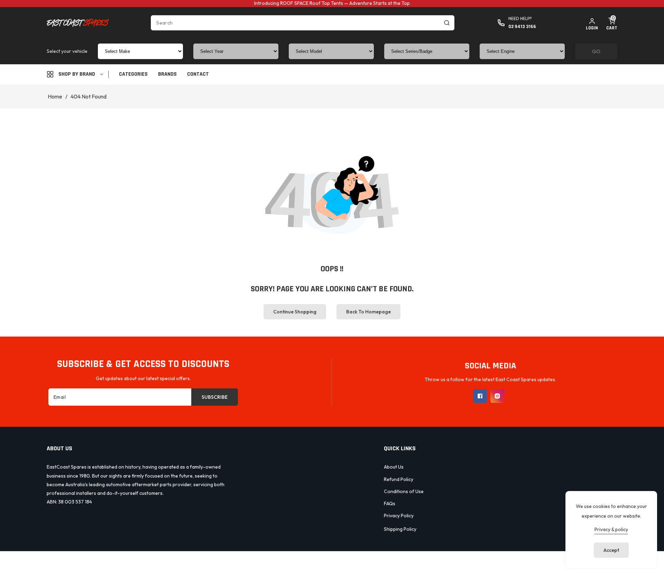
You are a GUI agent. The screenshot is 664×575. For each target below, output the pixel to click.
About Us (394, 467)
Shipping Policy (400, 529)
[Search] (446, 22)
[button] (611, 23)
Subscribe (215, 397)
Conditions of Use (404, 491)
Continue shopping (294, 312)
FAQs (389, 503)
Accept (611, 550)
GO (596, 51)
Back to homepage (368, 312)
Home (55, 96)
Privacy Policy (399, 515)
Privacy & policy (611, 529)
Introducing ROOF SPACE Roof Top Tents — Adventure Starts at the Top (332, 3)
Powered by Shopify (362, 562)
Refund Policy (398, 479)
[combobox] (302, 22)
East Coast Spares (317, 562)
